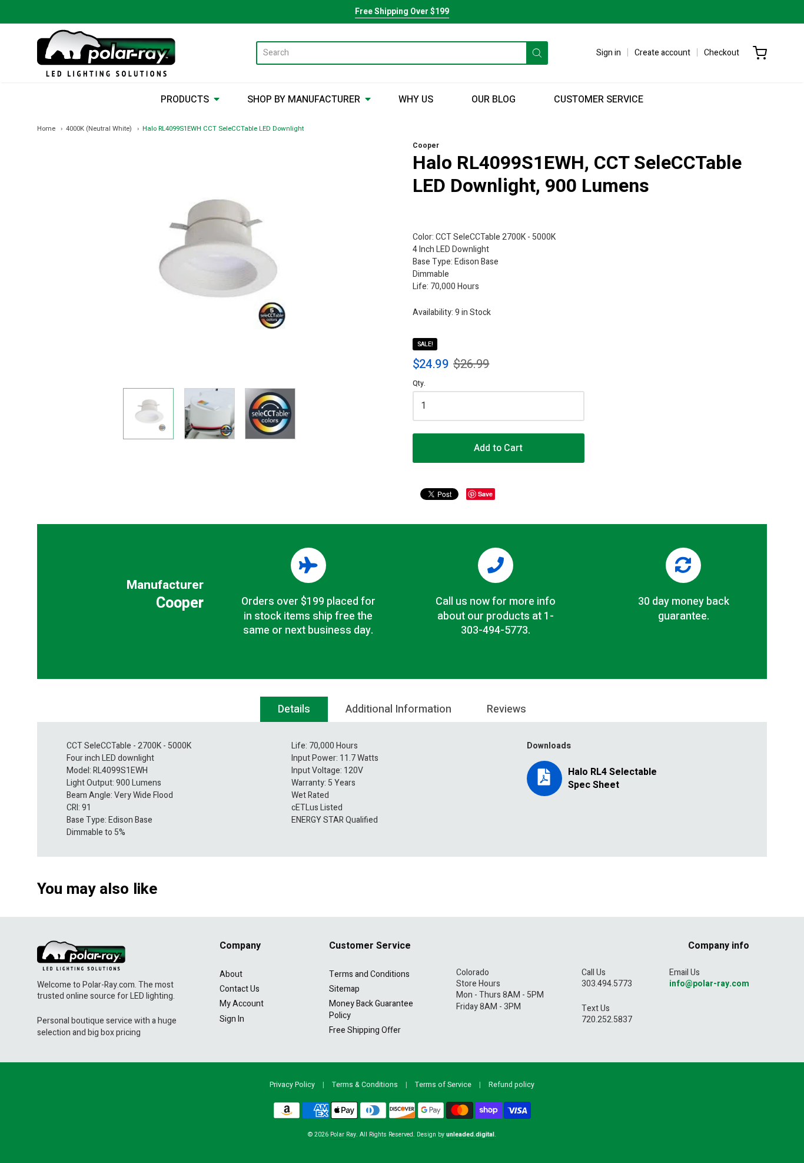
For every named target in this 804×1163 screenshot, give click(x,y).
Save (485, 493)
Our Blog (493, 99)
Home (46, 129)
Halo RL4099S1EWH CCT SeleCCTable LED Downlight (223, 129)
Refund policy (511, 1084)
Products (185, 99)
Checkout (721, 53)
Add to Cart (498, 448)
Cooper (426, 145)
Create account (662, 53)
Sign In (232, 1019)
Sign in (608, 53)
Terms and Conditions (369, 974)
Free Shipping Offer (365, 1030)
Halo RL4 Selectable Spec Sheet (612, 778)
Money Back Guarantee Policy (371, 1009)
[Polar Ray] (106, 53)
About (231, 974)
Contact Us (240, 989)
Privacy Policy (292, 1084)
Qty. (419, 384)
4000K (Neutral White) (99, 129)
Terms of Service (443, 1084)
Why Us (415, 99)
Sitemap (344, 989)
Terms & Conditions (365, 1084)
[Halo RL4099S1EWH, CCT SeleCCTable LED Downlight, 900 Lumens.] (148, 413)
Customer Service (598, 99)
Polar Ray (343, 1134)
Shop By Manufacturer (303, 99)
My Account (242, 1004)
